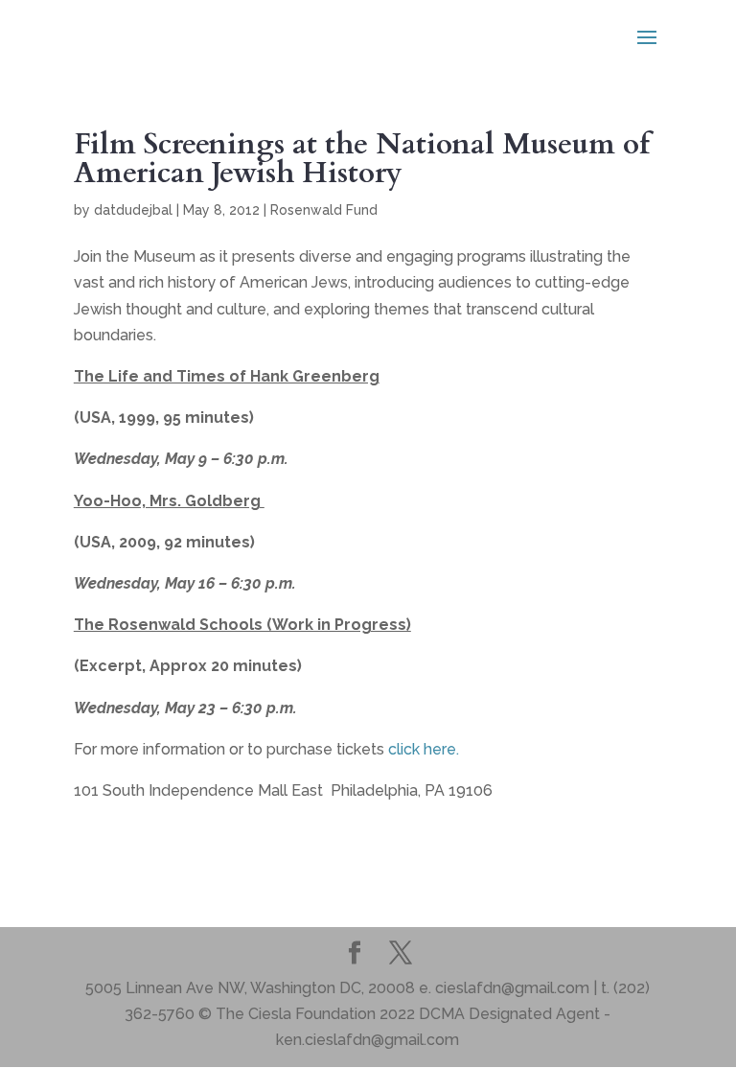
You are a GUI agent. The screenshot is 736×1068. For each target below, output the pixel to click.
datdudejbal (133, 210)
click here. (423, 749)
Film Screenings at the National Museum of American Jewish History (362, 159)
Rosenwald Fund (324, 210)
